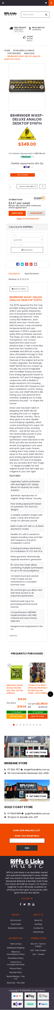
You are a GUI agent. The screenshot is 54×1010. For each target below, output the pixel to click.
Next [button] (42, 87)
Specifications (32, 273)
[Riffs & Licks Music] (10, 13)
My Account (16, 920)
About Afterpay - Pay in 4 (16, 977)
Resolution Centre (15, 928)
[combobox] (32, 14)
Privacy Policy (16, 968)
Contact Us (38, 928)
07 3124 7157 (13, 769)
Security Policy (15, 972)
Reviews (13, 279)
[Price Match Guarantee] (30, 29)
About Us (38, 920)
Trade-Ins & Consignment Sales (15, 963)
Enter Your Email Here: (27, 836)
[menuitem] (18, 264)
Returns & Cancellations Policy (16, 953)
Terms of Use (15, 944)
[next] (50, 694)
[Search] (46, 14)
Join (27, 848)
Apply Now (17, 213)
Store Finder (38, 932)
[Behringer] (27, 133)
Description (14, 273)
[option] (27, 87)
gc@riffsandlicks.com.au (37, 813)
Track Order (16, 924)
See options (16, 716)
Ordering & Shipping (15, 947)
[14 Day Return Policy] (24, 39)
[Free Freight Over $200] (11, 30)
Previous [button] (12, 87)
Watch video (20, 289)
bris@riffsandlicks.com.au (36, 769)
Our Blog (38, 924)
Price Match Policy (15, 958)
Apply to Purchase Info (28, 218)
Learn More (36, 213)
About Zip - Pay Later (16, 982)
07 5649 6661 (14, 813)
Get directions (37, 752)
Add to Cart (37, 716)
